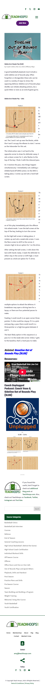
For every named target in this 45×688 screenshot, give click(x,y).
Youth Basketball (10, 603)
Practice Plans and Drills (13, 580)
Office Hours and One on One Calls (17, 565)
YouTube (19, 500)
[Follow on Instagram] (34, 9)
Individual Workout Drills (13, 553)
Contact (16, 636)
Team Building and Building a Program (18, 592)
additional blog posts (30, 490)
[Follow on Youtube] (39, 9)
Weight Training (10, 595)
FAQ (32, 633)
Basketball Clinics (10, 522)
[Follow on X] (30, 9)
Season (7, 588)
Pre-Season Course (11, 584)
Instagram (8, 500)
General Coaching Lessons (14, 542)
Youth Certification (11, 607)
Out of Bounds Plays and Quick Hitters (18, 568)
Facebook (27, 497)
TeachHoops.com (28, 494)
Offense (28, 66)
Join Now (22, 23)
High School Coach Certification (16, 549)
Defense (7, 534)
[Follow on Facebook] (25, 9)
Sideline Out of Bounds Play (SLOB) (14, 64)
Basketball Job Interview (13, 526)
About (26, 633)
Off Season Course (11, 557)
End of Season (9, 538)
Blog (37, 633)
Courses (7, 530)
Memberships (17, 633)
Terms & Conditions (17, 683)
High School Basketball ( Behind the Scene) (20, 545)
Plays (33, 66)
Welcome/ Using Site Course (15, 599)
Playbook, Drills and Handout (15, 572)
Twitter (35, 497)
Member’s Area (26, 636)
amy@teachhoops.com (22, 653)
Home (8, 633)
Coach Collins (10, 66)
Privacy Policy (29, 683)
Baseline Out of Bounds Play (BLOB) (18, 352)
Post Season (9, 576)
